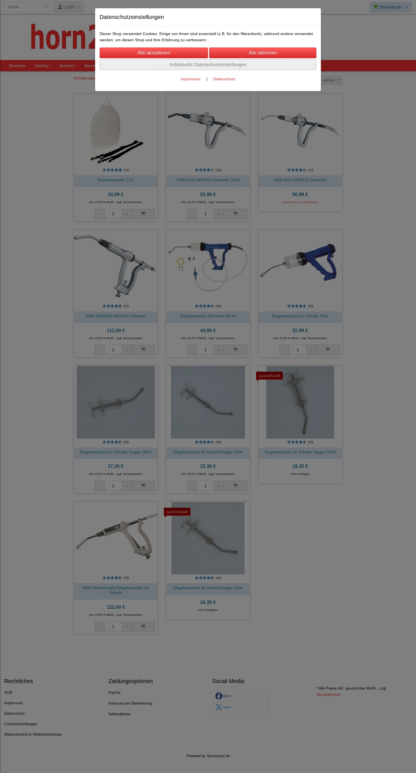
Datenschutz (224, 79)
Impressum (191, 79)
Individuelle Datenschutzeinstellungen (208, 64)
